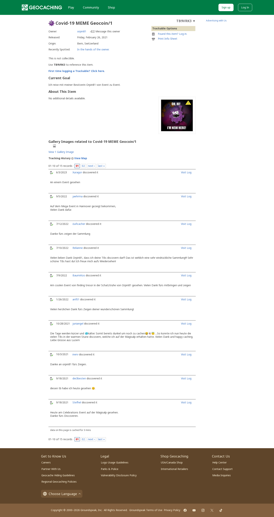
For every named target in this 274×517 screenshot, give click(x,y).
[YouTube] (194, 510)
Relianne (78, 248)
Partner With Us (51, 469)
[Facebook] (185, 510)
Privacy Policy (172, 510)
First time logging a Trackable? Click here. (76, 71)
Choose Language (63, 494)
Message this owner (107, 31)
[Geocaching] (42, 7)
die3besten (79, 378)
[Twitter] (212, 510)
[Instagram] (203, 510)
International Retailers (174, 469)
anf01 (76, 299)
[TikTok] (221, 510)
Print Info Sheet (167, 38)
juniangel (78, 323)
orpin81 (81, 31)
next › (91, 166)
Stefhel (77, 402)
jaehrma (78, 196)
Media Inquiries (221, 475)
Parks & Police (109, 469)
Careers (46, 462)
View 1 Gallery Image (61, 152)
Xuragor (77, 172)
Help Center (219, 462)
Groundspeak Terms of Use (145, 510)
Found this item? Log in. (172, 34)
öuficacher (79, 224)
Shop (111, 7)
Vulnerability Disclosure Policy (119, 475)
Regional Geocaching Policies (59, 481)
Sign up (226, 7)
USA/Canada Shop (172, 462)
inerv (75, 354)
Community (91, 7)
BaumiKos (79, 275)
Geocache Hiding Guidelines (58, 475)
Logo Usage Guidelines (114, 462)
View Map (80, 158)
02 (83, 166)
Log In (245, 7)
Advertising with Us (216, 20)
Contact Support (222, 469)
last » (101, 166)
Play (71, 7)
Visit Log (186, 172)
